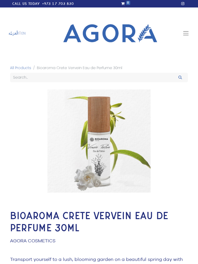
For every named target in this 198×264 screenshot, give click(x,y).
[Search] (180, 77)
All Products (20, 67)
